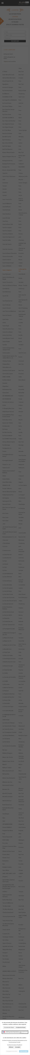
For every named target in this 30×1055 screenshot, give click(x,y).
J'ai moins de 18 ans (9, 1027)
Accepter (17, 1047)
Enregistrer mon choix (12, 1051)
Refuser (11, 1047)
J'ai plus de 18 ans (20, 1027)
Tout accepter (23, 1051)
